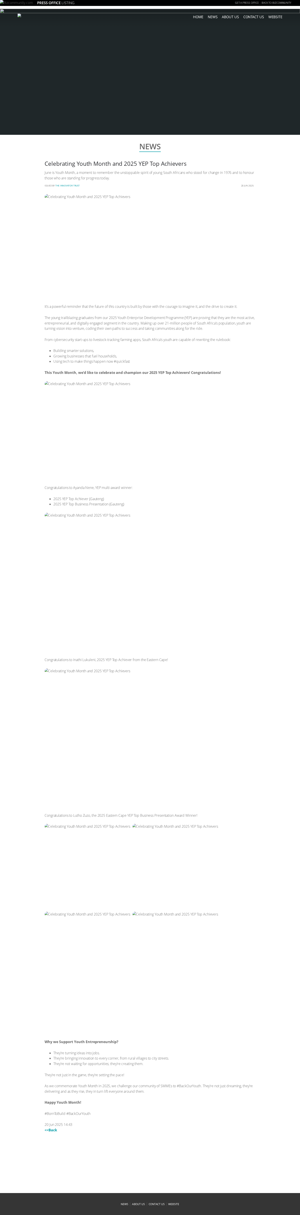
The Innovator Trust (67, 185)
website (173, 1204)
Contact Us (253, 16)
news (213, 16)
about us (230, 16)
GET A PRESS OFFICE (247, 3)
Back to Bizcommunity (276, 3)
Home (198, 16)
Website (275, 16)
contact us (157, 1204)
